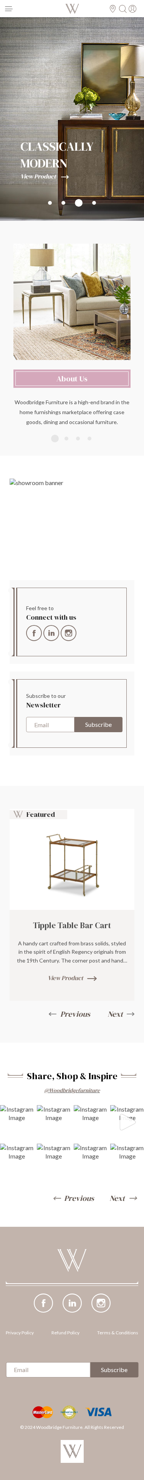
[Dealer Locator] (114, 9)
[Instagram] (68, 630)
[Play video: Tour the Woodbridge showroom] (72, 525)
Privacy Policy (20, 1332)
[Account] (133, 9)
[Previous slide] (73, 1198)
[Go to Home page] (72, 1272)
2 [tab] (66, 438)
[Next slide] (122, 1198)
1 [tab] (55, 438)
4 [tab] (89, 438)
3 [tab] (78, 438)
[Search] (124, 9)
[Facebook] (34, 630)
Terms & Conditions (117, 1332)
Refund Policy (65, 1332)
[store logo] (72, 9)
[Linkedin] (51, 630)
